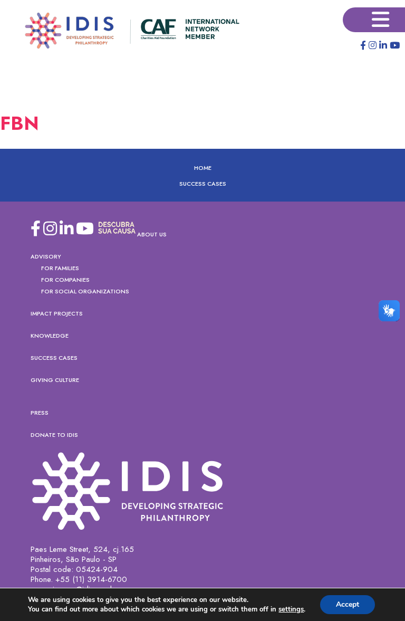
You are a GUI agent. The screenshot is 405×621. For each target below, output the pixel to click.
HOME (202, 168)
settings (291, 609)
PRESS (40, 412)
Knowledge (50, 335)
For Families (60, 268)
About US (152, 234)
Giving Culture (55, 380)
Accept (347, 604)
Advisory (46, 256)
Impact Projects (57, 313)
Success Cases (202, 183)
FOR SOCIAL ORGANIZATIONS (85, 291)
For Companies (65, 279)
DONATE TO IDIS (54, 435)
